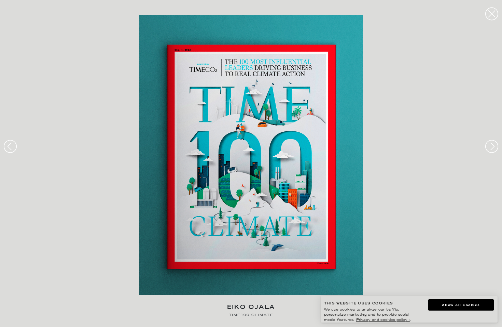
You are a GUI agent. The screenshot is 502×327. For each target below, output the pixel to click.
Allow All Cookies (461, 305)
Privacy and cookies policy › (383, 320)
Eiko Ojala (251, 307)
